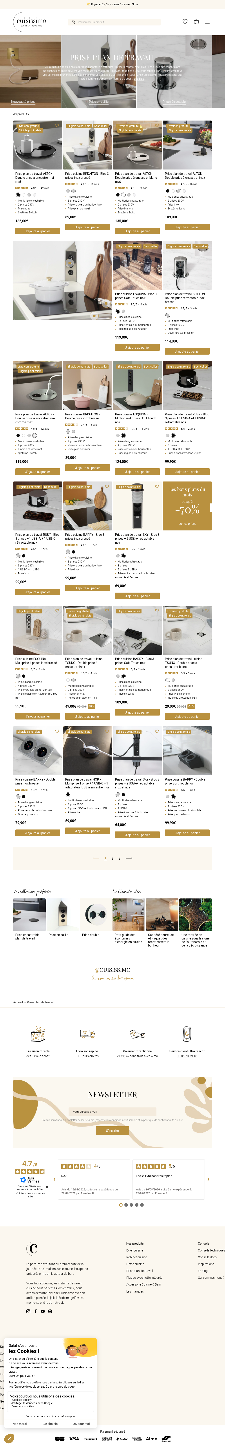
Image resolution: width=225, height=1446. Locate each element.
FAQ (2, 1374)
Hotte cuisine (135, 1264)
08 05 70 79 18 (187, 1056)
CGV (3, 1367)
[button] (196, 22)
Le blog (203, 1271)
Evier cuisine (134, 1250)
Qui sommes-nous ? (211, 1277)
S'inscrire (112, 1130)
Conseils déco (207, 1257)
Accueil (18, 1002)
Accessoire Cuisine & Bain (143, 1284)
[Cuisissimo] (29, 22)
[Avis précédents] (54, 1179)
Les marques (135, 1291)
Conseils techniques (211, 1250)
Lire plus (139, 78)
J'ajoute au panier (37, 231)
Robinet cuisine (136, 1257)
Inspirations (206, 1264)
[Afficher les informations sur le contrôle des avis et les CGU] (47, 1187)
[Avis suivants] (208, 1179)
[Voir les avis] (37, 188)
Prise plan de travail (139, 1271)
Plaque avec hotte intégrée (144, 1277)
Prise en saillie (82, 101)
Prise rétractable (157, 101)
